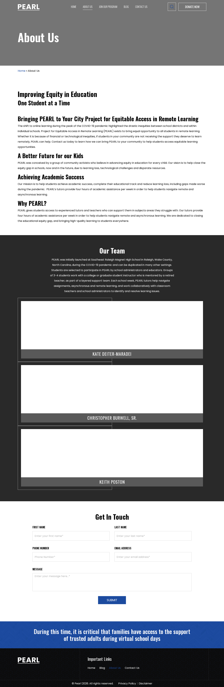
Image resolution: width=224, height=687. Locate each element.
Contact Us (141, 7)
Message (37, 569)
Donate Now (192, 7)
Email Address (122, 548)
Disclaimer (145, 683)
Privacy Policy (127, 683)
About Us (87, 7)
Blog (126, 7)
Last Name (120, 527)
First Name (38, 527)
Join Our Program (108, 7)
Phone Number (40, 548)
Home (73, 7)
